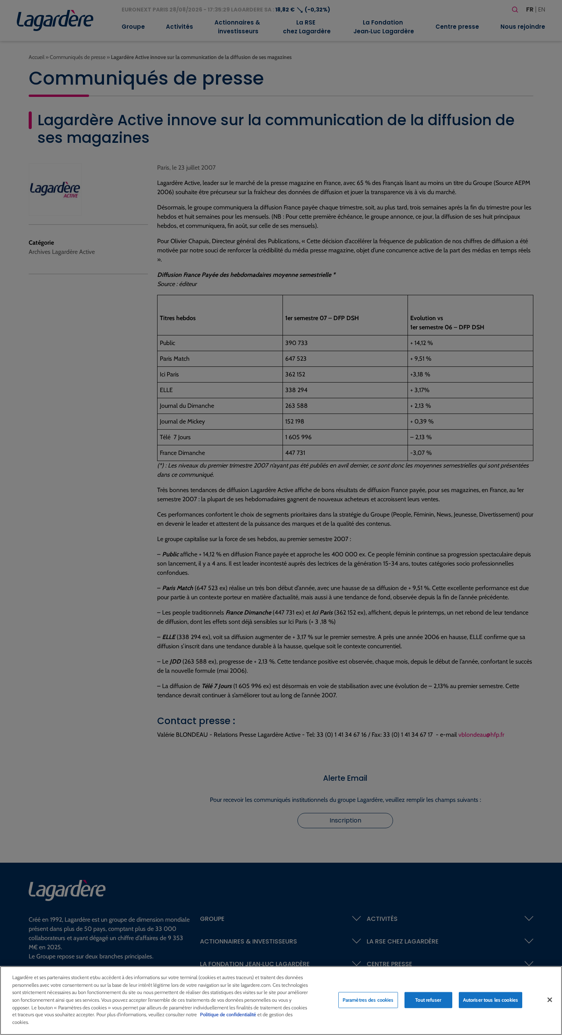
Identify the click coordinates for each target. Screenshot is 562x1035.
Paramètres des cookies (368, 1000)
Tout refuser (428, 1000)
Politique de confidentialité (228, 1015)
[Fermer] (549, 999)
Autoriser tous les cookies (490, 1000)
